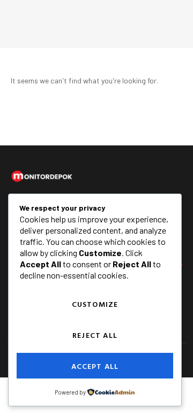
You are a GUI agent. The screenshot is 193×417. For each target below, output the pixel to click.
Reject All (94, 335)
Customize (95, 304)
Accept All (95, 366)
